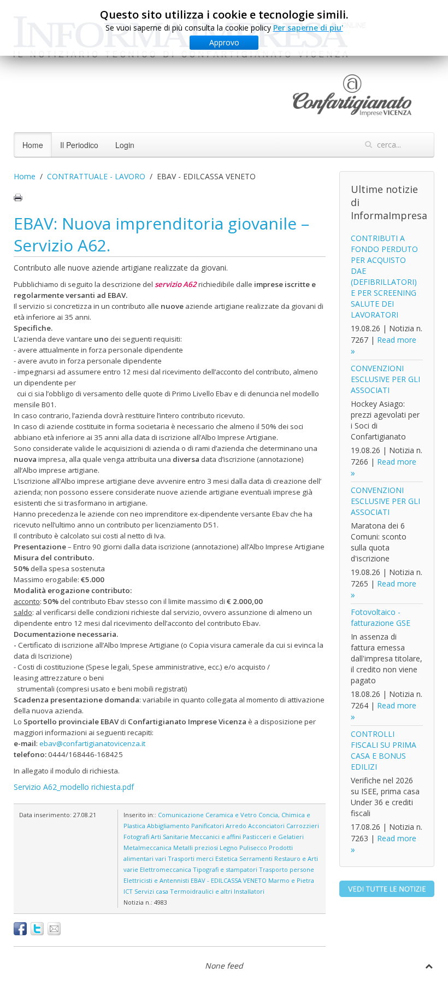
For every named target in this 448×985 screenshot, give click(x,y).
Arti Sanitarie (169, 836)
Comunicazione (181, 815)
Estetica (226, 858)
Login (124, 144)
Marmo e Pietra (291, 880)
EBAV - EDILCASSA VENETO (229, 880)
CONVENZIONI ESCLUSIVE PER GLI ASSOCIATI (385, 379)
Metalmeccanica (147, 847)
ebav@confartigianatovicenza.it (92, 743)
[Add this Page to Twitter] (37, 928)
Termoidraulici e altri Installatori (217, 891)
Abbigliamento (168, 826)
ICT (128, 891)
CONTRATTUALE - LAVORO (96, 176)
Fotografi (136, 836)
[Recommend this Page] (54, 928)
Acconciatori (266, 826)
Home (32, 144)
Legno (229, 847)
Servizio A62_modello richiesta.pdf (74, 787)
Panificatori (207, 826)
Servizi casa (151, 891)
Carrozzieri (302, 826)
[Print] (18, 197)
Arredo (236, 826)
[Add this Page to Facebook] (20, 928)
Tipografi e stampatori (225, 869)
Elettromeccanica (165, 869)
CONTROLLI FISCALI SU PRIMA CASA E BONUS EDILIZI (383, 750)
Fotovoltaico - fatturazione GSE (380, 617)
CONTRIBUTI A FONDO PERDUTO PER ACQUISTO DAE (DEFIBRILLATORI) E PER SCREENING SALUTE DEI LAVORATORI (384, 276)
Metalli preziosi (195, 847)
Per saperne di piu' (308, 27)
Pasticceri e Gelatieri (273, 836)
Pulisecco (253, 847)
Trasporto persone (286, 869)
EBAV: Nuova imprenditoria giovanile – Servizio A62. (161, 234)
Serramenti (256, 858)
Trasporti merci (191, 858)
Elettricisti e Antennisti (156, 880)
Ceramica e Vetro (231, 815)
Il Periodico (79, 144)
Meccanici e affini (215, 836)
